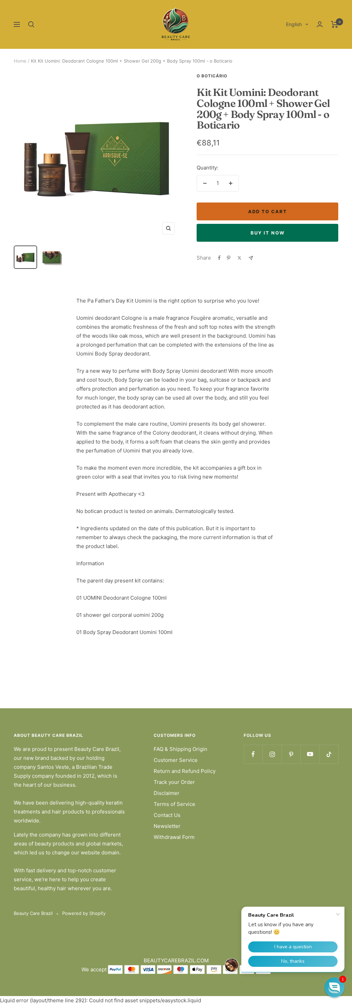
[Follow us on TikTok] (328, 754)
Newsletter (167, 826)
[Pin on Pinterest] (228, 257)
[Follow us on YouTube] (309, 754)
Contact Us (167, 815)
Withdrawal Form (174, 837)
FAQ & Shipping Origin (180, 749)
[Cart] (334, 24)
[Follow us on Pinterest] (291, 754)
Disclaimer (166, 793)
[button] (334, 987)
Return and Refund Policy (185, 771)
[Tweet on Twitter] (239, 257)
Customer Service (176, 760)
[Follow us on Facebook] (253, 754)
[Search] (31, 24)
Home (20, 61)
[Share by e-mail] (251, 258)
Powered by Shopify (84, 913)
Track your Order (174, 782)
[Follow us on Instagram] (272, 754)
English (294, 24)
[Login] (320, 24)
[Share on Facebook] (219, 257)
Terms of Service (174, 804)
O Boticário (212, 75)
